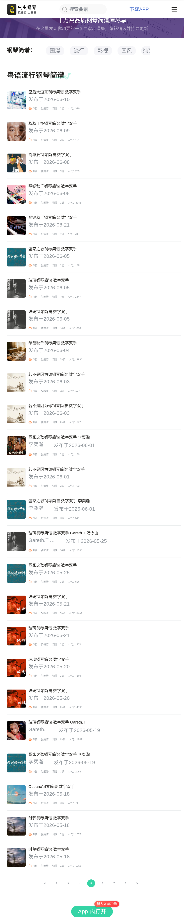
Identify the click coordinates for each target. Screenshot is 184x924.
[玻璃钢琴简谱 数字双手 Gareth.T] (16, 730)
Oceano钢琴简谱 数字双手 (51, 786)
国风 (126, 51)
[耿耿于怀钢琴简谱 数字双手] (16, 131)
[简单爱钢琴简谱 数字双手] (16, 163)
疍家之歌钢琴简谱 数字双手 (52, 249)
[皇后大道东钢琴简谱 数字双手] (16, 100)
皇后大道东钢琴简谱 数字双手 (54, 92)
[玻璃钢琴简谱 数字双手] (16, 288)
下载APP (139, 9)
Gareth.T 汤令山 (41, 540)
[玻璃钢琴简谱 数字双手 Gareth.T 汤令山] (16, 541)
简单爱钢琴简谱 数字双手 (50, 155)
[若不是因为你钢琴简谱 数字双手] (16, 382)
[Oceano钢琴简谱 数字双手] (16, 794)
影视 (102, 51)
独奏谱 (45, 108)
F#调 (62, 328)
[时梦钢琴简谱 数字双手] (16, 826)
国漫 (55, 51)
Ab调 (62, 422)
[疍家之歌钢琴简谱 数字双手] (16, 257)
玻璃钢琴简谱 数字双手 (48, 280)
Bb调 (62, 359)
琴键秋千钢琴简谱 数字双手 (52, 186)
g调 (62, 234)
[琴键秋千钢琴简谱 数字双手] (16, 194)
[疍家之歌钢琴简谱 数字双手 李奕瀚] (16, 445)
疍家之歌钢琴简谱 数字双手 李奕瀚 (59, 437)
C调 (62, 108)
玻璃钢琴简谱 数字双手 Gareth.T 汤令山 (63, 533)
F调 (62, 296)
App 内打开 (92, 911)
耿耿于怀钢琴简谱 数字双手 (52, 123)
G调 (62, 202)
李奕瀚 (35, 444)
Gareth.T (38, 729)
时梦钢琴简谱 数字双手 (48, 818)
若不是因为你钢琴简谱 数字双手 (56, 374)
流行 (78, 51)
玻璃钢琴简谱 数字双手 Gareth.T (56, 722)
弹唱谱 (45, 391)
